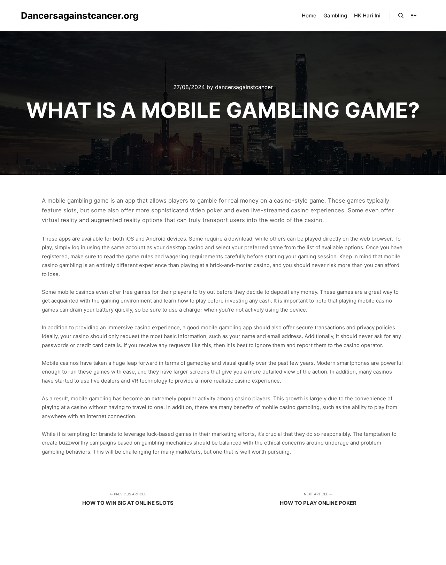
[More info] (413, 15)
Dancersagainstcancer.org (56, 15)
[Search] (401, 15)
